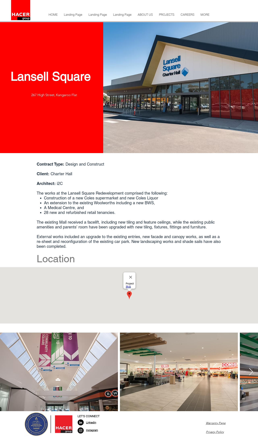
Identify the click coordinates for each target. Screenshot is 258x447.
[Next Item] (251, 372)
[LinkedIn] (81, 422)
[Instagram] (81, 430)
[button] (145, 15)
